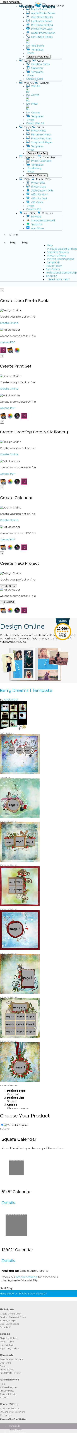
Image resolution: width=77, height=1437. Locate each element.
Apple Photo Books (43, 13)
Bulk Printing (6, 1345)
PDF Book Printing (42, 25)
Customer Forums (9, 1408)
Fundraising (35, 168)
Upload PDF (7, 342)
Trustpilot (36, 224)
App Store (37, 228)
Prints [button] (27, 127)
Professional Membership (61, 272)
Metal (34, 103)
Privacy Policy (7, 1391)
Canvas (35, 112)
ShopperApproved (43, 220)
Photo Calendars (41, 161)
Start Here (55, 1293)
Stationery (37, 68)
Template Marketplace (11, 1359)
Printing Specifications (60, 259)
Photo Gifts (38, 182)
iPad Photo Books (42, 17)
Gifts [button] (27, 179)
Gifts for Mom (39, 194)
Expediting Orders (9, 1348)
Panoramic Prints (41, 134)
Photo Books (39, 9)
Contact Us (5, 1415)
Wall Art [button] (29, 82)
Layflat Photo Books (43, 33)
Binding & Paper (8, 1320)
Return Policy (54, 266)
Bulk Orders (53, 269)
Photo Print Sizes (41, 138)
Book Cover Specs (9, 1324)
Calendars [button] (30, 157)
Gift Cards (37, 202)
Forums (4, 1366)
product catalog (26, 1277)
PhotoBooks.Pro (16, 1435)
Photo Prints (38, 130)
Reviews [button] (47, 213)
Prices (31, 53)
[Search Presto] (9, 283)
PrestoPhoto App (42, 29)
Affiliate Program (9, 1387)
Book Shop (5, 1363)
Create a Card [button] (34, 79)
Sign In (13, 234)
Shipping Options (58, 252)
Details (8, 1202)
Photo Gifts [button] (43, 179)
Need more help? (59, 279)
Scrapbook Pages (41, 142)
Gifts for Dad (39, 198)
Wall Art (35, 86)
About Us (51, 276)
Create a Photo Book (38, 56)
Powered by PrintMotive (13, 1419)
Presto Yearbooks (17, 1432)
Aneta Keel (11, 699)
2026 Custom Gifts (42, 190)
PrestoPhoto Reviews (10, 1373)
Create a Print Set (37, 153)
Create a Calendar (37, 175)
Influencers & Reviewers (12, 1412)
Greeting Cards (40, 64)
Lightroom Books (41, 21)
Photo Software (56, 255)
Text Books (37, 45)
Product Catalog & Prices (62, 249)
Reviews (36, 216)
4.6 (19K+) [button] (30, 213)
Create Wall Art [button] (35, 123)
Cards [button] (27, 60)
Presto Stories (7, 1369)
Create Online (9, 323)
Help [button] (13, 242)
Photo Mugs (38, 186)
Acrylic (35, 95)
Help (50, 245)
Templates (37, 49)
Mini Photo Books (42, 37)
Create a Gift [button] (33, 209)
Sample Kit (53, 262)
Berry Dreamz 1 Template (26, 690)
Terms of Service (8, 1394)
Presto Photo (37, 6)
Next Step (6, 1288)
